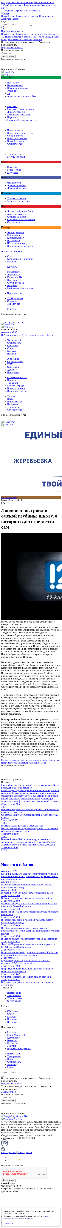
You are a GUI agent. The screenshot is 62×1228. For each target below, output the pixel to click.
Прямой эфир (8, 16)
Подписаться (8, 56)
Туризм (11, 396)
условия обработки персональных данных (26, 1217)
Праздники (13, 372)
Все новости (13, 1022)
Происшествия (14, 401)
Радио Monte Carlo (26, 36)
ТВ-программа (14, 998)
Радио (15, 18)
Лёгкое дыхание (15, 232)
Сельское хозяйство (17, 377)
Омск (43, 762)
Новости (34, 16)
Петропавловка (9, 762)
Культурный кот (15, 238)
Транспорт (12, 383)
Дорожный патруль (17, 188)
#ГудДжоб (12, 172)
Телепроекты (22, 16)
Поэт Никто (13, 82)
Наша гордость (15, 130)
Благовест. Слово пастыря (20, 109)
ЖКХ (10, 364)
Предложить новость (12, 31)
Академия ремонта (16, 214)
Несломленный (15, 85)
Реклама (56, 36)
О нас (4, 39)
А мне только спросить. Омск (22, 96)
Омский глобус (15, 135)
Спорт (10, 348)
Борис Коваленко (50, 760)
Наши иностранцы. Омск (20, 133)
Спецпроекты (46, 16)
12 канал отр (13, 304)
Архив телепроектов (11, 251)
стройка (37, 760)
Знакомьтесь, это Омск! (19, 114)
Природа (11, 380)
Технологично (14, 154)
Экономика (13, 359)
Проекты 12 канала (17, 138)
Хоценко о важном (16, 198)
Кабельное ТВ (14, 277)
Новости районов (16, 388)
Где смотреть (13, 272)
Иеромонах (13, 117)
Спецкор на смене (16, 216)
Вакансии (12, 261)
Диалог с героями (16, 112)
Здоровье (12, 369)
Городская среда (15, 385)
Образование (14, 367)
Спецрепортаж (14, 144)
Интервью (12, 404)
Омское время (14, 222)
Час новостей (36, 34)
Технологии (13, 407)
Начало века (13, 240)
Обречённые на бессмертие (21, 219)
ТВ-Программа (9, 36)
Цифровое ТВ (14, 280)
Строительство (15, 361)
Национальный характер (20, 246)
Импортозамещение (17, 391)
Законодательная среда (19, 201)
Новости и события (17, 865)
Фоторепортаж (14, 409)
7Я (8, 93)
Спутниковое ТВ (16, 282)
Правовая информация (30, 39)
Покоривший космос (17, 88)
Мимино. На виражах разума (22, 120)
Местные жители (16, 156)
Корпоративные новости (20, 259)
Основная (12, 301)
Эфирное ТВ (13, 274)
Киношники (13, 235)
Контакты (13, 39)
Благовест (12, 106)
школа (29, 760)
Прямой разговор (16, 141)
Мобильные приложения (20, 288)
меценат (21, 760)
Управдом (12, 90)
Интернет (12, 285)
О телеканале (14, 1001)
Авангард (6, 18)
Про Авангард (44, 36)
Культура (11, 351)
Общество (12, 345)
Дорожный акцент (16, 185)
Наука (10, 399)
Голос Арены (14, 169)
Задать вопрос (8, 1091)
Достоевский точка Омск (20, 211)
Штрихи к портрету (17, 243)
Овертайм (12, 167)
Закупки (11, 1046)
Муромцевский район (29, 762)
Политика (12, 353)
